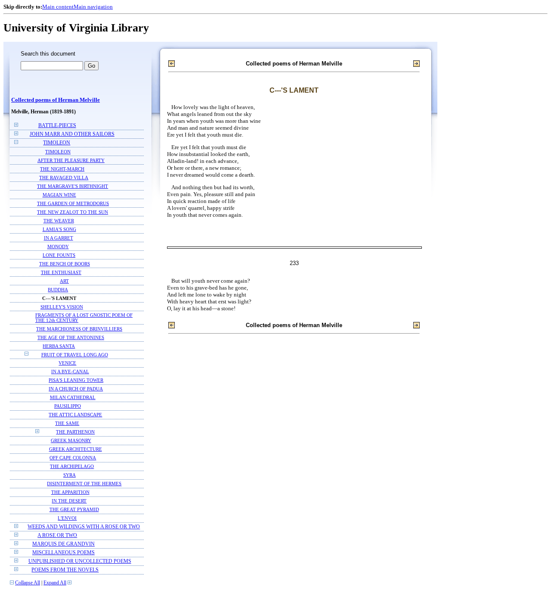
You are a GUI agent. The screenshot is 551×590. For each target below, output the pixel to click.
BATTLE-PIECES (57, 125)
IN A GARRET (58, 237)
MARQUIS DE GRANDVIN (63, 544)
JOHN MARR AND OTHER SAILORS (72, 134)
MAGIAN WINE (59, 194)
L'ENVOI (67, 518)
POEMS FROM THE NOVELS (65, 570)
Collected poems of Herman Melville (55, 100)
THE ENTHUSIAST (61, 272)
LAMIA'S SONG (59, 229)
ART (64, 281)
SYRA (69, 475)
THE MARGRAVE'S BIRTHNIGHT (72, 186)
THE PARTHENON (75, 432)
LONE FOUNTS (59, 255)
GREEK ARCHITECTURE (75, 449)
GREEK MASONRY (71, 440)
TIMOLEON (56, 143)
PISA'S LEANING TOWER (76, 380)
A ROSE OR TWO (57, 535)
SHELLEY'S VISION (61, 306)
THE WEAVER (58, 220)
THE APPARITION (70, 492)
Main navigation (93, 6)
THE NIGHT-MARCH (62, 169)
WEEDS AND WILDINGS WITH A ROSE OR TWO (84, 527)
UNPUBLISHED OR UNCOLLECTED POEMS (79, 561)
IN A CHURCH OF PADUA (76, 389)
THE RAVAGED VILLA (63, 177)
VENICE (67, 363)
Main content (58, 6)
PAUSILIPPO (67, 406)
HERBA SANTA (59, 346)
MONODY (58, 246)
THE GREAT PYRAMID (74, 509)
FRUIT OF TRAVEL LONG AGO (74, 354)
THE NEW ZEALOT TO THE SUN (72, 212)
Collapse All (27, 583)
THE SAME (67, 423)
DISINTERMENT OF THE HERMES (84, 483)
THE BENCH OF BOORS (64, 263)
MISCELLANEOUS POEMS (63, 553)
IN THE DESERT (69, 501)
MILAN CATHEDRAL (73, 397)
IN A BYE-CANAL (70, 371)
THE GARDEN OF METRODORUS (73, 203)
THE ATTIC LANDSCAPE (75, 414)
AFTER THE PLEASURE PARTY (71, 160)
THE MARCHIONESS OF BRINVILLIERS (79, 328)
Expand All (54, 583)
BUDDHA (58, 289)
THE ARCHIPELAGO (72, 466)
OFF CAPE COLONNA (73, 458)
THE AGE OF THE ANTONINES (70, 337)
